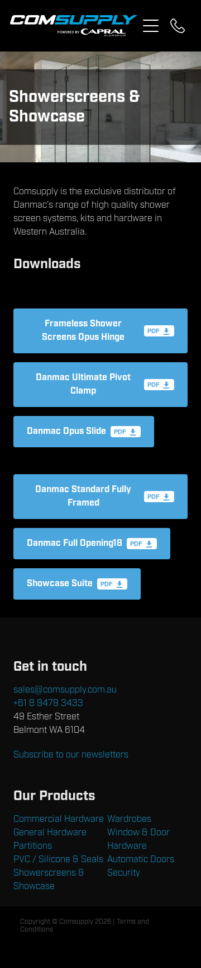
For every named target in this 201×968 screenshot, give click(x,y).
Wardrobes (129, 818)
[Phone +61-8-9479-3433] (177, 25)
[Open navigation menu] (150, 25)
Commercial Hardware (58, 818)
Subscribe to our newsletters (70, 754)
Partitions (32, 845)
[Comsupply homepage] (73, 25)
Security (123, 872)
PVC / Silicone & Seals (58, 859)
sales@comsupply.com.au (65, 689)
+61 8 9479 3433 (48, 703)
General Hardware (50, 832)
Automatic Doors (140, 859)
